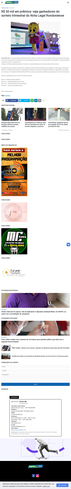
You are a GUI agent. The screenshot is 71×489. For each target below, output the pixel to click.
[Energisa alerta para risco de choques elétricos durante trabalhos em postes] (12, 114)
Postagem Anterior (7, 130)
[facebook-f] (33, 475)
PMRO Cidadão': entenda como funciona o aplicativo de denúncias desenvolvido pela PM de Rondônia (40, 348)
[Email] (39, 100)
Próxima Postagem (63, 130)
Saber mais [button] (46, 486)
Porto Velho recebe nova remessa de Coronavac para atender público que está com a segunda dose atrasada (32, 340)
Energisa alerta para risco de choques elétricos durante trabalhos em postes (10, 124)
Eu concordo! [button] (62, 485)
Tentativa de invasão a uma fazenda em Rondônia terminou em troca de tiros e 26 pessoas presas (40, 356)
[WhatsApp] (32, 100)
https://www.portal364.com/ (18, 430)
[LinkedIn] (35, 100)
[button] (2, 2)
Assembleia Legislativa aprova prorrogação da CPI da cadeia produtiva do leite (58, 124)
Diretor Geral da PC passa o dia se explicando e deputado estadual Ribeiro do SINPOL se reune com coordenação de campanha (33, 313)
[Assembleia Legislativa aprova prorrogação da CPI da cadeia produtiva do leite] (59, 114)
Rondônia (12, 7)
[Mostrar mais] (43, 100)
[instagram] (37, 475)
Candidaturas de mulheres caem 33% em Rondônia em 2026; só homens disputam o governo (35, 124)
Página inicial (4, 7)
